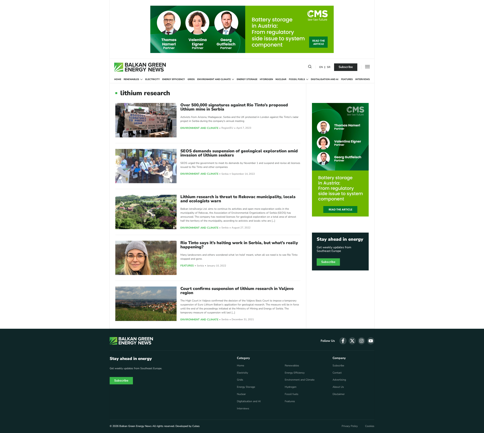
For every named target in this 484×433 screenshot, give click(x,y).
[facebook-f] (343, 340)
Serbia (225, 174)
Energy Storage (247, 79)
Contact (337, 372)
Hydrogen (266, 79)
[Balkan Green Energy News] (140, 67)
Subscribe (346, 67)
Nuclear (280, 79)
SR (328, 67)
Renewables (131, 79)
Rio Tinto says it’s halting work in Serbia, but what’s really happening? (239, 245)
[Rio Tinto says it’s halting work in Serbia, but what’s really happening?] (146, 258)
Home (117, 79)
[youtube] (370, 340)
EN (321, 67)
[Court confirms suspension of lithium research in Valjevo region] (146, 304)
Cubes (196, 426)
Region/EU (227, 128)
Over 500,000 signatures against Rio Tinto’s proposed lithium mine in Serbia (234, 107)
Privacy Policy (350, 426)
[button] (310, 67)
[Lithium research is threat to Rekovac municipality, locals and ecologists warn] (146, 212)
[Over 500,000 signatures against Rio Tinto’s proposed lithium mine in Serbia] (146, 120)
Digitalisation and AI (324, 79)
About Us (338, 387)
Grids (191, 79)
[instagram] (361, 340)
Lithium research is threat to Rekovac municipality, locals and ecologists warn (238, 199)
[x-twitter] (352, 340)
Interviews (362, 79)
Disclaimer (339, 394)
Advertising (339, 379)
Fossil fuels (297, 79)
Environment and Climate (214, 79)
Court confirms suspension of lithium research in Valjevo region (237, 291)
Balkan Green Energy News (135, 426)
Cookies (369, 426)
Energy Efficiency (173, 79)
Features (347, 79)
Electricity (152, 79)
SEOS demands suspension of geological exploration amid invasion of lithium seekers (239, 153)
